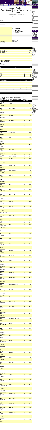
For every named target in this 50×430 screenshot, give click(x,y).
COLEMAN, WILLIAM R (2, 334)
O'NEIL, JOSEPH (2, 380)
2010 (4, 21)
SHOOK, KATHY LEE (2, 185)
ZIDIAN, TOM (1, 408)
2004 (3, 21)
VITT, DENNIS (2, 404)
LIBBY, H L (1, 109)
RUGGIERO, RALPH (2, 302)
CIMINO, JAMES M (2, 413)
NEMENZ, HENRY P (2, 195)
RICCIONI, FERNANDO (2, 290)
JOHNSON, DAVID (2, 271)
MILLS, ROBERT (2, 418)
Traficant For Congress (14, 41)
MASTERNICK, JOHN (2, 373)
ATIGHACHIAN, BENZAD (3, 171)
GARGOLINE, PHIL (2, 358)
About (29, 5)
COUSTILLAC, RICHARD (3, 312)
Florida (1, 74)
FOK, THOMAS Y (2, 155)
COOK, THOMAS (2, 351)
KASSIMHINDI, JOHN (2, 181)
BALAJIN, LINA (2, 251)
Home (3, 5)
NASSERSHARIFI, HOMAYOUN (3, 133)
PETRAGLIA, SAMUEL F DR (3, 385)
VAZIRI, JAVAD (2, 126)
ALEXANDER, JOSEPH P (3, 341)
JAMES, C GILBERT (2, 278)
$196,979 (13, 28)
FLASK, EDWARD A (2, 356)
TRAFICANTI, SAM (2, 399)
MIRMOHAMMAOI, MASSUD (3, 212)
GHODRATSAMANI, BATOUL (3, 131)
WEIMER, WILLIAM (2, 216)
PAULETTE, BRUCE (2, 317)
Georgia (1, 75)
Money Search (9, 5)
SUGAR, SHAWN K (2, 169)
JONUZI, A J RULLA (2, 256)
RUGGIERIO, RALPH (2, 390)
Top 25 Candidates (16, 5)
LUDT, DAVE (1, 176)
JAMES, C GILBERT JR (2, 363)
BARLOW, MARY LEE (2, 183)
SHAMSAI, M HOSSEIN (3, 202)
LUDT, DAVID (1, 368)
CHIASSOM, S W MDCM (3, 324)
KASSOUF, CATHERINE (2, 116)
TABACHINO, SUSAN (2, 266)
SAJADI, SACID (2, 143)
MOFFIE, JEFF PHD (2, 190)
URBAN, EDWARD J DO (3, 227)
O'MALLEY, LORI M (2, 375)
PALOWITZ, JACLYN (2, 319)
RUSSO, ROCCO (2, 232)
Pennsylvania (1, 76)
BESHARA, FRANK (2, 346)
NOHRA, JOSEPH (2, 261)
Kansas (1, 73)
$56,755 (14, 29)
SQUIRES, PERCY (2, 102)
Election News (24, 5)
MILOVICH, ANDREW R (3, 225)
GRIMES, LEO (1, 329)
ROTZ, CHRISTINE (2, 239)
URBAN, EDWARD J (2, 295)
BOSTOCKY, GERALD (2, 207)
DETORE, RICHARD (2, 200)
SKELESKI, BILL (2, 394)
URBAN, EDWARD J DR (3, 273)
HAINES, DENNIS (2, 244)
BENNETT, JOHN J (2, 159)
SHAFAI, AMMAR (2, 307)
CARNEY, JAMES (2, 114)
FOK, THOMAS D (2, 164)
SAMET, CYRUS (2, 234)
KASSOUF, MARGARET (3, 121)
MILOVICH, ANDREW (2, 285)
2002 (2, 21)
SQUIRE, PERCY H (2, 138)
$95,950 (14, 31)
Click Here (6, 89)
